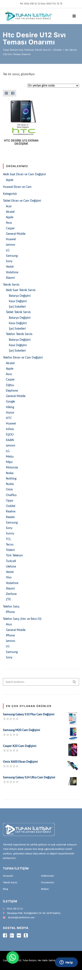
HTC (9, 418)
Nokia (9, 473)
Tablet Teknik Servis (18, 312)
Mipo (9, 462)
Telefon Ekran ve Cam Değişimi (23, 357)
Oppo (9, 500)
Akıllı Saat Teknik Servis (21, 290)
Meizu (10, 456)
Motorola (12, 467)
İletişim (45, 889)
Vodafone (12, 272)
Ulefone (11, 566)
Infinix (10, 429)
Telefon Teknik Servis (19, 334)
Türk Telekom (14, 555)
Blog (5, 889)
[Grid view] (6, 93)
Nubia (10, 484)
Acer (9, 206)
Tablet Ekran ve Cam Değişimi (22, 200)
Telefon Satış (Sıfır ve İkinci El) (22, 619)
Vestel (9, 266)
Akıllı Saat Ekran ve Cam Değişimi (24, 174)
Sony (9, 261)
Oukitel (10, 506)
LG (7, 250)
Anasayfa (8, 876)
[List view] (12, 93)
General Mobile (15, 233)
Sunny (10, 533)
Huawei (11, 239)
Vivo (9, 577)
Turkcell (11, 561)
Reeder (10, 517)
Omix (9, 489)
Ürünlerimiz (47, 882)
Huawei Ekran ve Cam (17, 187)
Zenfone (11, 594)
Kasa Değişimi (18, 301)
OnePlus (11, 495)
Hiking (10, 407)
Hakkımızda (47, 876)
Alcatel (10, 211)
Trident (10, 550)
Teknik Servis (11, 284)
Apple (9, 180)
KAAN (10, 440)
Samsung (12, 255)
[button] (12, 957)
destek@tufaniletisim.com (21, 917)
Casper (10, 228)
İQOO (10, 434)
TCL (8, 539)
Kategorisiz (10, 193)
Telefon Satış (11, 606)
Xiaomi (10, 277)
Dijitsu (10, 385)
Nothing (11, 478)
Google (10, 401)
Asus (9, 222)
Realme (10, 511)
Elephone (12, 390)
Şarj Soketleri (17, 306)
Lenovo (10, 244)
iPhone (10, 612)
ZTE (8, 599)
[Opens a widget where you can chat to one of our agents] (66, 962)
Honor (10, 412)
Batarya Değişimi (19, 295)
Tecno (9, 544)
